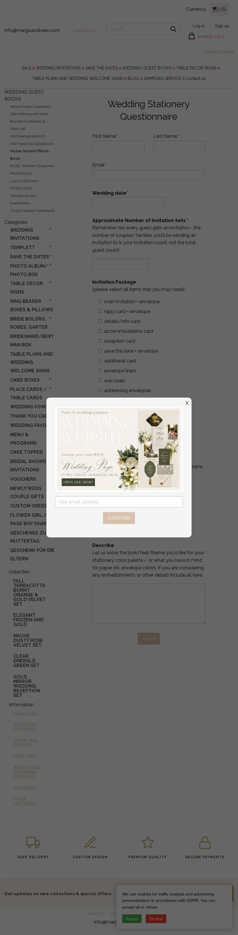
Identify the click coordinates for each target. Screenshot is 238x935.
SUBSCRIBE (119, 517)
